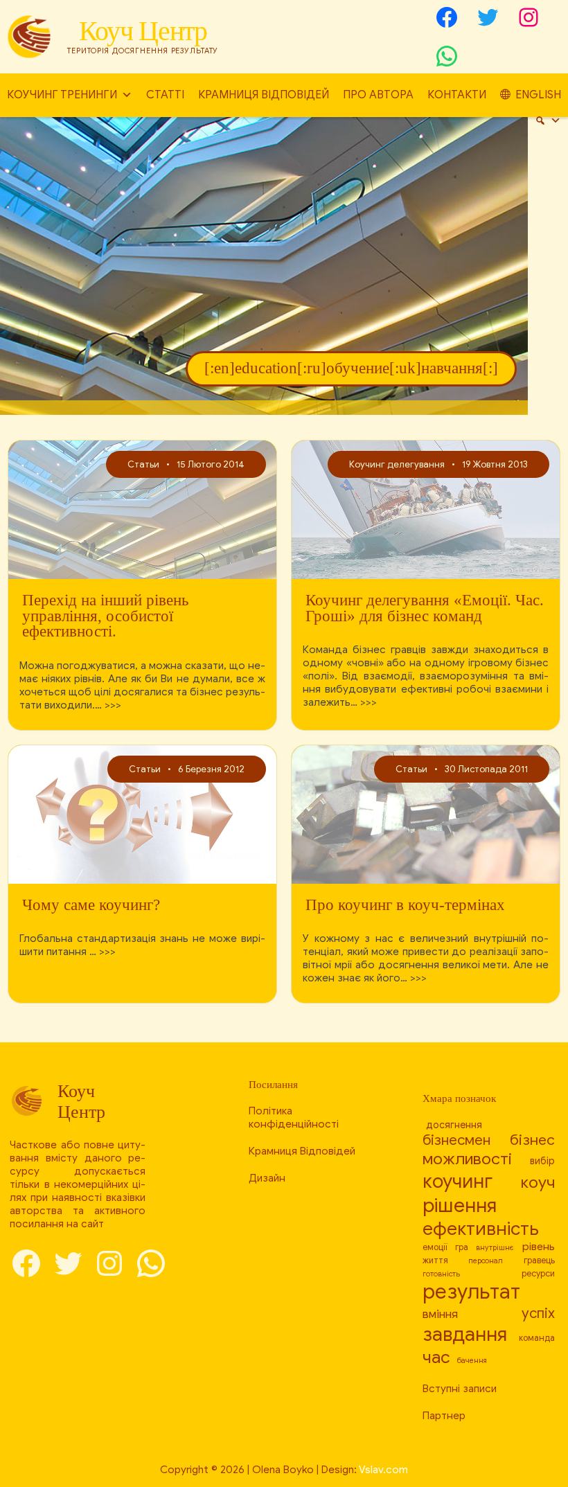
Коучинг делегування (397, 464)
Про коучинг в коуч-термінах (405, 906)
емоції (435, 1247)
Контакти (456, 95)
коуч (538, 1183)
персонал (485, 1260)
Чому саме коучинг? (91, 906)
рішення (460, 1205)
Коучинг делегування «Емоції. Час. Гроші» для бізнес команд (424, 608)
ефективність (481, 1229)
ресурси (538, 1273)
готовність (441, 1274)
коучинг (457, 1181)
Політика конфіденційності (294, 1117)
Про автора (378, 95)
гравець (539, 1260)
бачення (471, 1360)
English (538, 95)
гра (461, 1247)
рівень (538, 1246)
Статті (165, 95)
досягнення (454, 1125)
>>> (113, 704)
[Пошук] (548, 121)
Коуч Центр (143, 30)
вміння (440, 1314)
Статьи (143, 464)
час (436, 1357)
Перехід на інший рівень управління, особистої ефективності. (105, 616)
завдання (465, 1334)
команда (537, 1338)
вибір (542, 1161)
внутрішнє (495, 1247)
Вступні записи (460, 1388)
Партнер (444, 1415)
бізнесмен (456, 1140)
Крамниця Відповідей (263, 95)
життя (435, 1260)
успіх (538, 1313)
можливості (467, 1159)
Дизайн (267, 1177)
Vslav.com (383, 1469)
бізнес (532, 1140)
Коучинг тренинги (62, 95)
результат (471, 1291)
